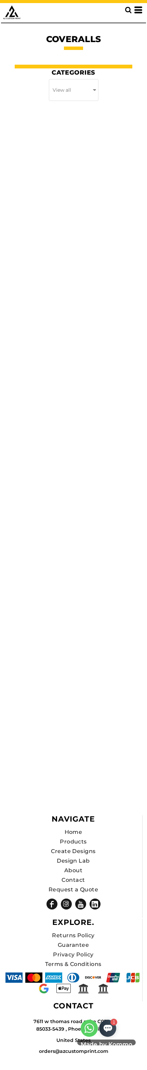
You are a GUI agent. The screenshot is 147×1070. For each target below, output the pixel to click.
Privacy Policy (73, 954)
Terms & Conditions (73, 964)
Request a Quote (73, 889)
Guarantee (73, 945)
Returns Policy (73, 935)
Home (73, 832)
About (73, 870)
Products (73, 841)
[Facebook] (51, 904)
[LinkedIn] (95, 904)
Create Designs (73, 851)
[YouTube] (80, 904)
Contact (73, 880)
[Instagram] (66, 904)
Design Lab (73, 861)
